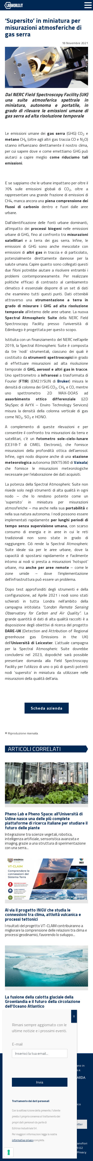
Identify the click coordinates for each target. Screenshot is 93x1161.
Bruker (63, 381)
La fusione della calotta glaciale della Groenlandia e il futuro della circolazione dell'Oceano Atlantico (42, 1001)
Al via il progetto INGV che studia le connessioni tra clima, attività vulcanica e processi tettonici (43, 914)
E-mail (17, 1044)
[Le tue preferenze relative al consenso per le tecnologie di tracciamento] (8, 1152)
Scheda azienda (46, 708)
